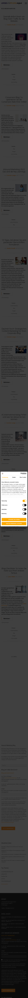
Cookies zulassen (14, 519)
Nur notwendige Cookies (14, 523)
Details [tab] (14, 477)
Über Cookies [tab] (23, 477)
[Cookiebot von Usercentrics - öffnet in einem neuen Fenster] (20, 473)
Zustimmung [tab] (5, 477)
